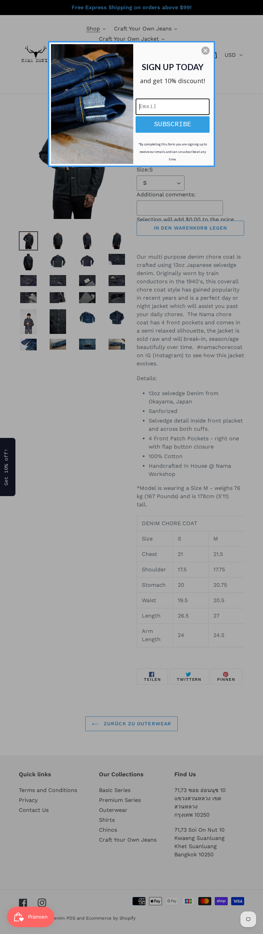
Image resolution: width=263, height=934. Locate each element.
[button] (205, 51)
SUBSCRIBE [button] (172, 124)
